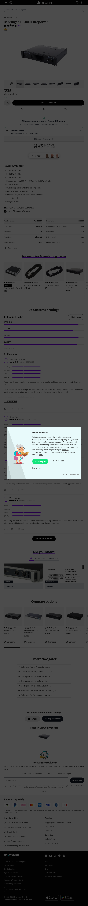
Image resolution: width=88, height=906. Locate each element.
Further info (37, 468)
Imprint (64, 475)
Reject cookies (58, 460)
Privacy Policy (74, 475)
